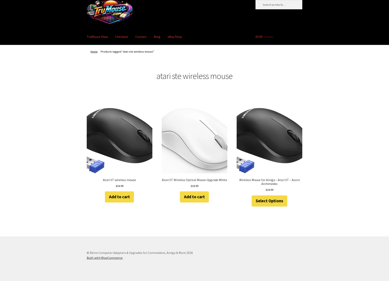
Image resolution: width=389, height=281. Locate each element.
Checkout (121, 37)
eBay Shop (175, 37)
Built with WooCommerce (105, 258)
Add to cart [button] (119, 196)
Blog (157, 37)
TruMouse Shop (97, 37)
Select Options (269, 201)
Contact (141, 37)
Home (94, 51)
